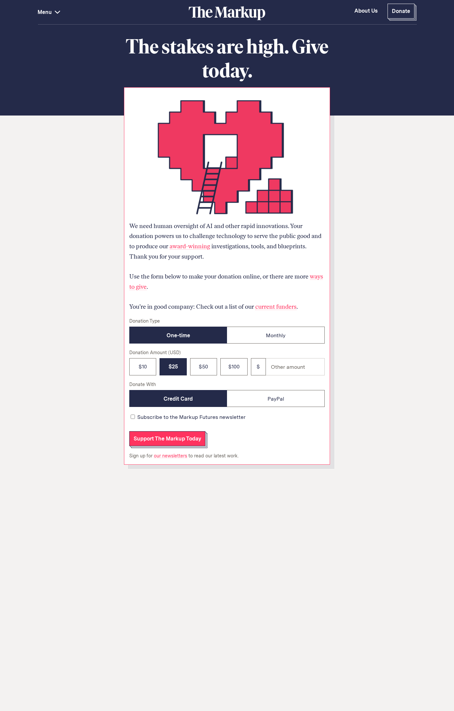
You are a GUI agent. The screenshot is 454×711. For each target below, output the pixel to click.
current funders (275, 306)
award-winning (190, 246)
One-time (178, 335)
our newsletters (170, 455)
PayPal (276, 399)
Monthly (275, 335)
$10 (143, 366)
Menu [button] (45, 12)
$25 (173, 366)
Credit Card (178, 399)
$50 (203, 366)
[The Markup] (227, 12)
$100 (234, 366)
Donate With (142, 384)
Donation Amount (155, 352)
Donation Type (144, 321)
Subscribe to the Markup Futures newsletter (191, 417)
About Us (366, 11)
